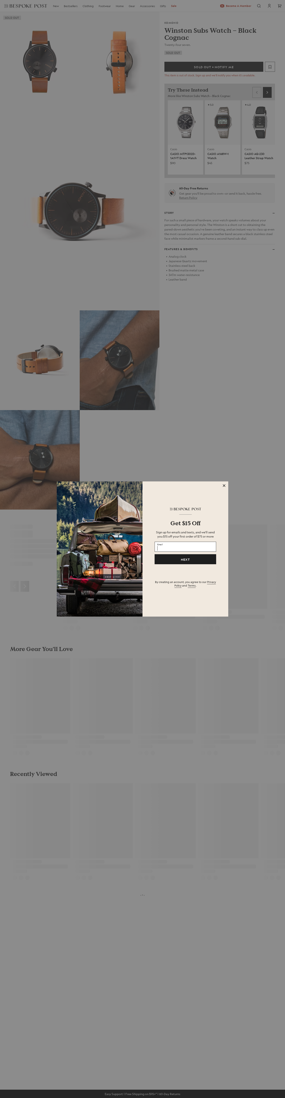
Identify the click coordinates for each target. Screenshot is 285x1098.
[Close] (224, 485)
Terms (192, 585)
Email (160, 544)
